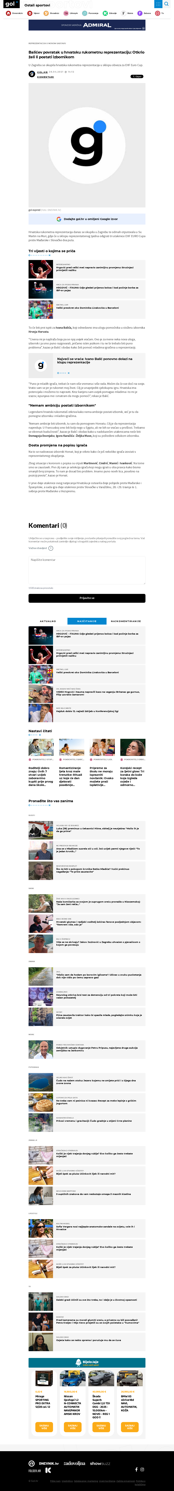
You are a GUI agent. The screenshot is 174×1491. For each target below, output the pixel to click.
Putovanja (93, 13)
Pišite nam (55, 1481)
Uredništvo (67, 1481)
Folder (35, 1470)
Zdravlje (113, 13)
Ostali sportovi (37, 5)
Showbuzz (100, 1463)
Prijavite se (87, 598)
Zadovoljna (74, 1463)
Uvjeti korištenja (107, 1481)
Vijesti (36, 13)
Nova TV (32, 1463)
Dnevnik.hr (17, 13)
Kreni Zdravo (48, 1470)
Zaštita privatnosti (125, 1481)
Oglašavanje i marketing (86, 1481)
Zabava (147, 13)
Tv (162, 13)
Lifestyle (74, 13)
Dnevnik (49, 1463)
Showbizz (54, 13)
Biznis (130, 13)
